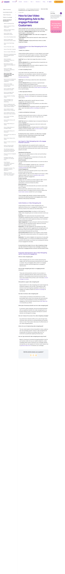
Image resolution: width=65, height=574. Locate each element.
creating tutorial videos (23, 77)
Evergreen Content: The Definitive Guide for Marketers (9, 169)
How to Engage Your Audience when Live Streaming (8, 100)
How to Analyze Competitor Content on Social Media (9, 60)
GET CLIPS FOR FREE (56, 31)
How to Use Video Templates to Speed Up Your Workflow (9, 69)
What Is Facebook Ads (9, 23)
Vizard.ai (27, 96)
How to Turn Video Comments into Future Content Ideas (9, 85)
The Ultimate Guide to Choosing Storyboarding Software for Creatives (9, 150)
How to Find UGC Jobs (9, 46)
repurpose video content (38, 175)
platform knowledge (34, 108)
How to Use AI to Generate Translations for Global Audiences (10, 80)
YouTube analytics (39, 128)
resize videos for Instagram (41, 87)
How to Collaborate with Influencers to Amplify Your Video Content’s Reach (10, 105)
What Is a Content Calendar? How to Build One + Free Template (9, 174)
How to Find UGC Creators (10, 49)
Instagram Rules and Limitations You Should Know (9, 158)
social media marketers (23, 191)
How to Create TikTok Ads (9, 51)
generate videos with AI (26, 345)
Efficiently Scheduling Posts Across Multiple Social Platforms (10, 55)
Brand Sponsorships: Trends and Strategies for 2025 (9, 65)
